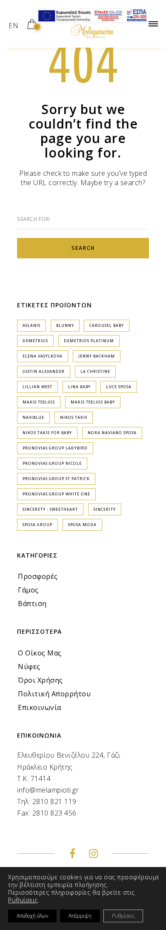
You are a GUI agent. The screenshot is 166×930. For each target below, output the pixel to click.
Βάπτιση (32, 603)
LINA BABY (79, 386)
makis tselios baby (93, 402)
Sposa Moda (82, 524)
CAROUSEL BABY (106, 325)
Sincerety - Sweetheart (50, 509)
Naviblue (33, 417)
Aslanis (31, 325)
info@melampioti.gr (48, 790)
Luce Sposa (119, 386)
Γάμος (28, 590)
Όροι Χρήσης (40, 680)
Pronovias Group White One (56, 494)
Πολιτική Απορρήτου (54, 693)
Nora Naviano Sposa (112, 432)
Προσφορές (38, 576)
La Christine (95, 371)
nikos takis (73, 417)
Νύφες (29, 666)
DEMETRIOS (35, 340)
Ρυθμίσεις (23, 900)
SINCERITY (105, 509)
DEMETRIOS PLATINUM (89, 340)
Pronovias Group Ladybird (55, 448)
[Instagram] (93, 854)
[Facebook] (72, 854)
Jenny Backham (96, 356)
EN (13, 25)
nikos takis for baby (47, 432)
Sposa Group (37, 524)
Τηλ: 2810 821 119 (47, 801)
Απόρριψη (80, 915)
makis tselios (39, 402)
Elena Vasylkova (43, 356)
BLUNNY (65, 325)
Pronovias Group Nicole (52, 463)
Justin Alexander (44, 371)
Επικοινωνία (39, 707)
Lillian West (37, 386)
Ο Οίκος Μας (40, 653)
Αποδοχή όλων (32, 915)
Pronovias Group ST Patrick (56, 478)
